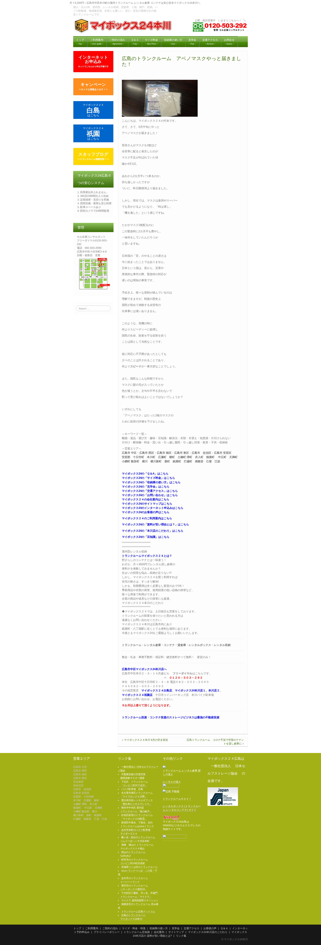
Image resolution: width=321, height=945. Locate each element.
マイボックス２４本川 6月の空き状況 (146, 739)
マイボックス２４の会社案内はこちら (145, 499)
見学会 (176, 928)
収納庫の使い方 (159, 928)
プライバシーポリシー (107, 932)
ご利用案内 (91, 928)
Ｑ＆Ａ (224, 928)
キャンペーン (93, 86)
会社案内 (159, 932)
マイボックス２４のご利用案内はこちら (147, 518)
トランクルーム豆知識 (137, 932)
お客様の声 (209, 928)
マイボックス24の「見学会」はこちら (145, 486)
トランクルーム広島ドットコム (138, 911)
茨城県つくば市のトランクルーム (139, 867)
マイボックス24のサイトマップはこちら (147, 503)
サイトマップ (176, 932)
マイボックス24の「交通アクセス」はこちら (150, 490)
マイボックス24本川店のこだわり (207, 932)
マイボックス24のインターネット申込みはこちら (152, 507)
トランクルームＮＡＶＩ (177, 798)
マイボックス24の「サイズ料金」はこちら (148, 477)
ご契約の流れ (110, 928)
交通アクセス (191, 928)
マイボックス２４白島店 (156, 690)
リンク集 (181, 935)
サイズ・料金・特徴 (133, 928)
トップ (77, 928)
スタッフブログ (93, 156)
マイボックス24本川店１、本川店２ (197, 690)
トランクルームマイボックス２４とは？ (147, 555)
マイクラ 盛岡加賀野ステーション (139, 900)
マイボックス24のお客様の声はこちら (145, 512)
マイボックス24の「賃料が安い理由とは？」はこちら (155, 524)
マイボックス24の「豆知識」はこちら (145, 536)
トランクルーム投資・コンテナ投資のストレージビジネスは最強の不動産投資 (170, 717)
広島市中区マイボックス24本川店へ (144, 669)
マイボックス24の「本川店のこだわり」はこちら (152, 530)
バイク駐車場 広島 (132, 789)
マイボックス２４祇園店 (137, 694)
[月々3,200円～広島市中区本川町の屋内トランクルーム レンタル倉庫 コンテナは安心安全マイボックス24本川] (123, 25)
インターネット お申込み (93, 61)
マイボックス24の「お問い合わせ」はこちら (150, 495)
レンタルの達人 (172, 781)
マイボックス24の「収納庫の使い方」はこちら (151, 482)
